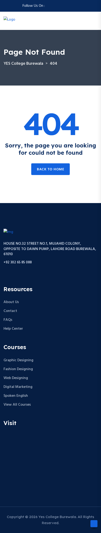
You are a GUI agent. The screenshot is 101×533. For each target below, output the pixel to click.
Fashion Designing (18, 369)
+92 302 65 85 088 (18, 262)
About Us (11, 302)
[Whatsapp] (66, 6)
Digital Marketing (18, 387)
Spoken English (16, 396)
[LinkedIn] (71, 6)
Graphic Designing (18, 360)
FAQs (8, 320)
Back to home (50, 169)
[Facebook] (49, 6)
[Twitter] (60, 6)
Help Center (13, 329)
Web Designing (16, 378)
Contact (10, 311)
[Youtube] (77, 6)
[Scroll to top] (93, 523)
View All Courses (17, 405)
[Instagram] (54, 6)
